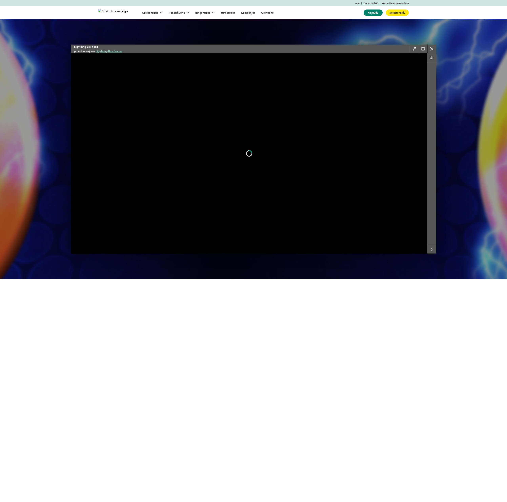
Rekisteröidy (397, 12)
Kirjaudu (373, 12)
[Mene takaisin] (431, 49)
